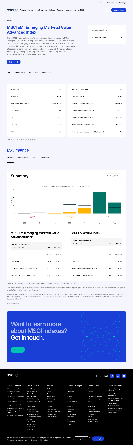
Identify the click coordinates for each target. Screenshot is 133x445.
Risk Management (32, 391)
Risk (68, 419)
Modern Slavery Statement (115, 398)
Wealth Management (33, 389)
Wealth (69, 424)
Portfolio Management (33, 394)
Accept (98, 439)
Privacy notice (112, 395)
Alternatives (70, 389)
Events (90, 401)
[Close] (130, 438)
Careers (90, 416)
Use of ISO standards (114, 400)
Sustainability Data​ (32, 414)
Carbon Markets (31, 406)
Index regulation (112, 403)
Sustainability (51, 399)
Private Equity (71, 406)
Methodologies (51, 414)
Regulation (70, 416)
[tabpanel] (66, 109)
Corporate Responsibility (95, 396)
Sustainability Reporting (34, 416)
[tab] (9, 74)
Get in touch (13, 62)
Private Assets (31, 426)
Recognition (91, 409)
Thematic (50, 404)
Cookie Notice (42, 440)
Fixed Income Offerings (13, 391)
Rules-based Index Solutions (15, 389)
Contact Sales (119, 10)
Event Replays (92, 404)
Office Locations (92, 419)
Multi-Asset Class (32, 424)
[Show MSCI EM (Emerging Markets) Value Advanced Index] (58, 186)
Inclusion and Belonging (94, 399)
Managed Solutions (32, 396)
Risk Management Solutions (15, 415)
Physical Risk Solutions (33, 411)
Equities (29, 419)
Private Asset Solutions (13, 394)
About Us (90, 391)
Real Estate (30, 429)
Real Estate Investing (33, 399)
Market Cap (50, 389)
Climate (49, 401)
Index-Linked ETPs (52, 409)
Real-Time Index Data (53, 411)
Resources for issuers (114, 405)
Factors (49, 391)
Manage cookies (113, 412)
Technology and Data (94, 411)
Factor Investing (31, 404)
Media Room (91, 406)
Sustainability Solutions (13, 399)
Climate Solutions (12, 401)
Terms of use (112, 393)
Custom (49, 406)
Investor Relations (93, 421)
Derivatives (70, 394)
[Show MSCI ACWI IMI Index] (84, 186)
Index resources (52, 416)
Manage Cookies (82, 439)
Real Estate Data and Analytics (15, 396)
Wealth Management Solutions (15, 408)
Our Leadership (92, 394)
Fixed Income (31, 421)
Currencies (70, 391)
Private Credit (71, 404)
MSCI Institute (92, 414)
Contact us (18, 350)
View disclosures (30, 140)
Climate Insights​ (31, 409)
